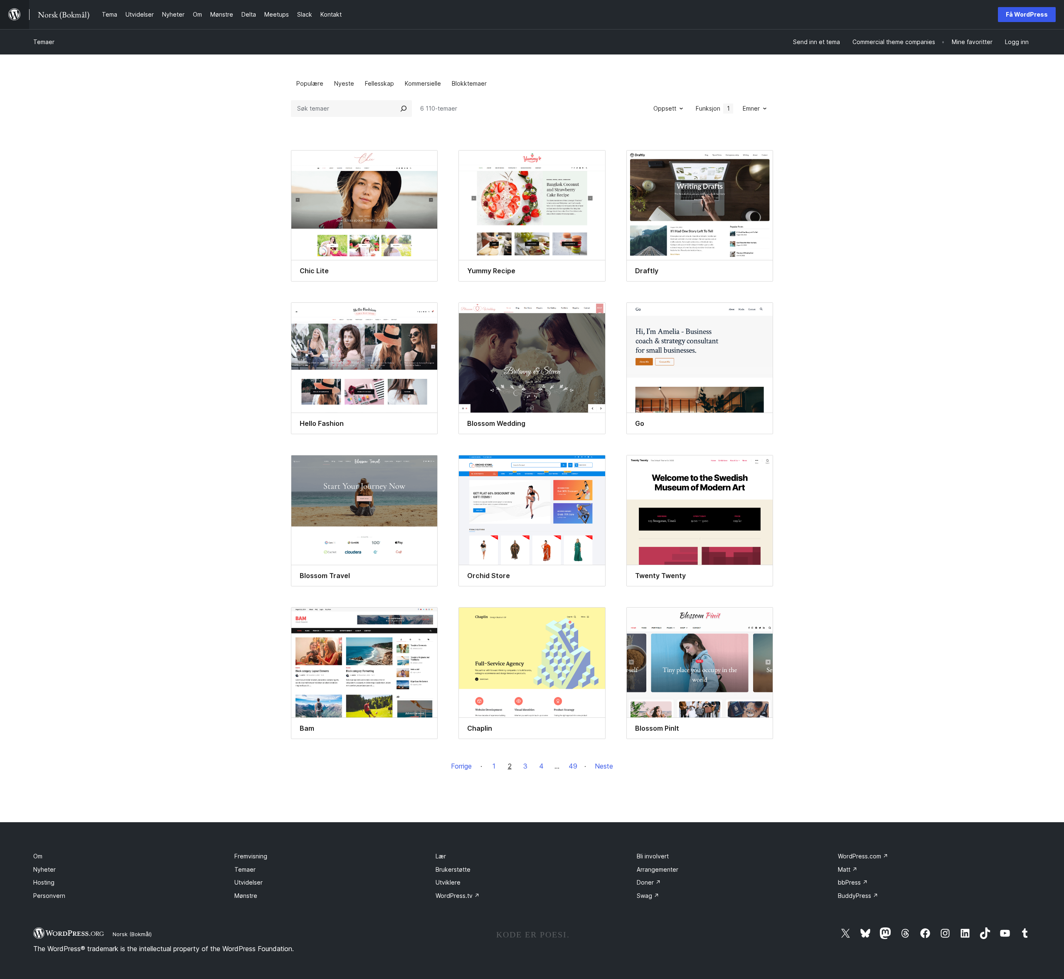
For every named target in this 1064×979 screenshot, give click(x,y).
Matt (847, 869)
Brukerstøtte (453, 869)
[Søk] (403, 108)
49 (573, 766)
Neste (604, 766)
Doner (649, 882)
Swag (648, 895)
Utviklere (448, 882)
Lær (441, 856)
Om (37, 856)
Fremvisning (250, 856)
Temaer (43, 41)
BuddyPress (858, 895)
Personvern (49, 895)
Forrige (461, 766)
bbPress (853, 882)
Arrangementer (657, 869)
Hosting (43, 882)
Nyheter (44, 869)
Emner (751, 108)
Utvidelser (248, 882)
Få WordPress (1027, 14)
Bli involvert (653, 856)
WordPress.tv (458, 895)
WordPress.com (863, 856)
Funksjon (713, 108)
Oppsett (664, 108)
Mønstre (245, 895)
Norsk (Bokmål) (132, 934)
